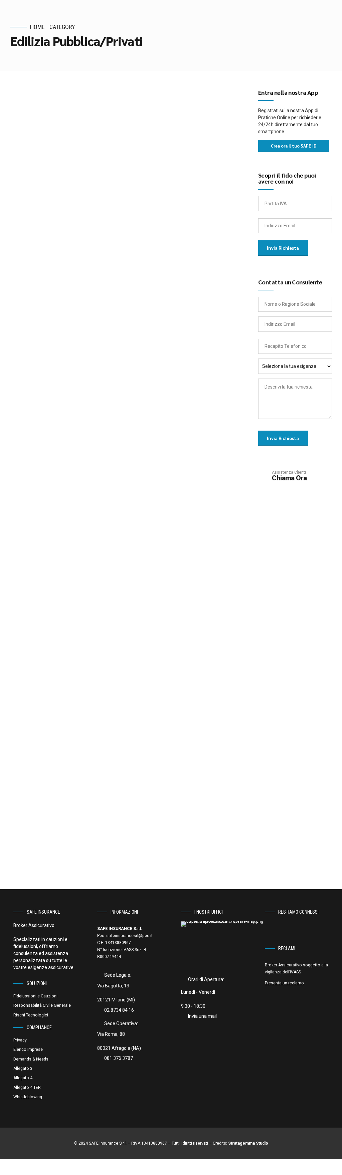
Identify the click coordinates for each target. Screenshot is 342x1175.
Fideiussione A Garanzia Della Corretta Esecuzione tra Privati (110, 135)
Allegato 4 (22, 1078)
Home (37, 26)
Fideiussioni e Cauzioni (35, 996)
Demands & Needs (30, 1059)
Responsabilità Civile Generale (42, 1005)
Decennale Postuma (73, 790)
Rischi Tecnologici (105, 674)
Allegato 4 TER (27, 1087)
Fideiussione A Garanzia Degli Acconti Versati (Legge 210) (103, 378)
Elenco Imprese (28, 1049)
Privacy (20, 1040)
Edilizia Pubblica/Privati (54, 114)
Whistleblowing (27, 1097)
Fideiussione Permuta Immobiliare (119, 259)
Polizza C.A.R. (54, 687)
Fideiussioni (97, 114)
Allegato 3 (22, 1068)
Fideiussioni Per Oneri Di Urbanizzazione (87, 503)
